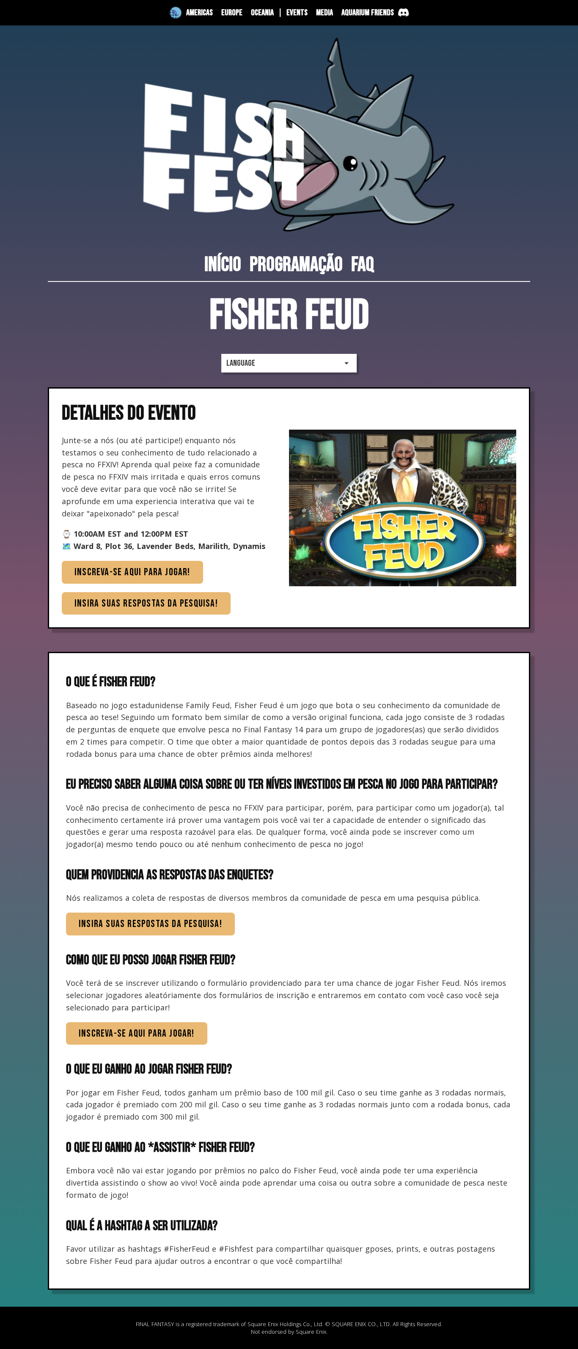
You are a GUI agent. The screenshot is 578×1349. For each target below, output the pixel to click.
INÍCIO (222, 265)
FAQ (362, 265)
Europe (231, 13)
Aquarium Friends (367, 13)
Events (297, 13)
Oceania (262, 13)
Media (324, 13)
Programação (296, 265)
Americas (199, 13)
